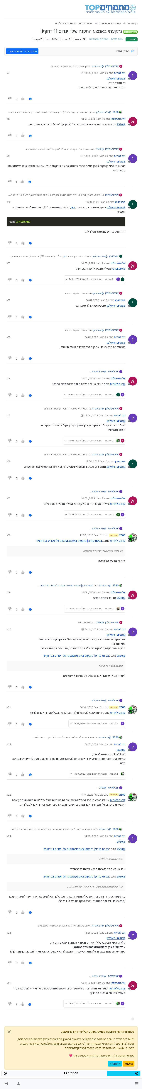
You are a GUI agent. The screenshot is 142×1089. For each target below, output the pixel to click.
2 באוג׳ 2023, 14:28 (95, 932)
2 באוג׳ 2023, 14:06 (92, 498)
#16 (9, 461)
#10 (9, 201)
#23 (9, 794)
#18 (9, 535)
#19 (9, 592)
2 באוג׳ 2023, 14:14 (91, 707)
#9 (8, 156)
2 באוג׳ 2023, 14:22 (95, 836)
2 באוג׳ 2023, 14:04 (95, 415)
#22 (9, 744)
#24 (9, 836)
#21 (9, 707)
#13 (9, 337)
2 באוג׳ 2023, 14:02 (92, 378)
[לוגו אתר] (110, 8)
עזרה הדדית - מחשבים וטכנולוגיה (106, 39)
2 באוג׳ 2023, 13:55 (95, 156)
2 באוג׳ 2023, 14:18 (91, 794)
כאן (73, 207)
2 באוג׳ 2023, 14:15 (95, 744)
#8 (8, 118)
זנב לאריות (119, 72)
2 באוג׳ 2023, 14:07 (91, 535)
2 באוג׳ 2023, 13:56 (97, 201)
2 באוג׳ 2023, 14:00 (92, 263)
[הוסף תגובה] (30, 99)
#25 (9, 932)
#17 (8, 498)
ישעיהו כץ (120, 201)
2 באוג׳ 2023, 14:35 (92, 982)
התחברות (115, 1063)
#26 (9, 982)
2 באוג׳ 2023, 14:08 (92, 592)
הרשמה (128, 1063)
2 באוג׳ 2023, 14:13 (95, 629)
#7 (8, 72)
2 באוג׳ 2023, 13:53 (95, 72)
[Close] (9, 1032)
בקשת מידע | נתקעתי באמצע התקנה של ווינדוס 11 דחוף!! (69, 541)
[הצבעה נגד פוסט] (10, 99)
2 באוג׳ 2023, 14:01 (97, 300)
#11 (8, 263)
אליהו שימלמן (112, 66)
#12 (9, 300)
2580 (116, 111)
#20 (9, 629)
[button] (137, 1084)
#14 (9, 378)
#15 (9, 415)
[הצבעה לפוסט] (23, 99)
